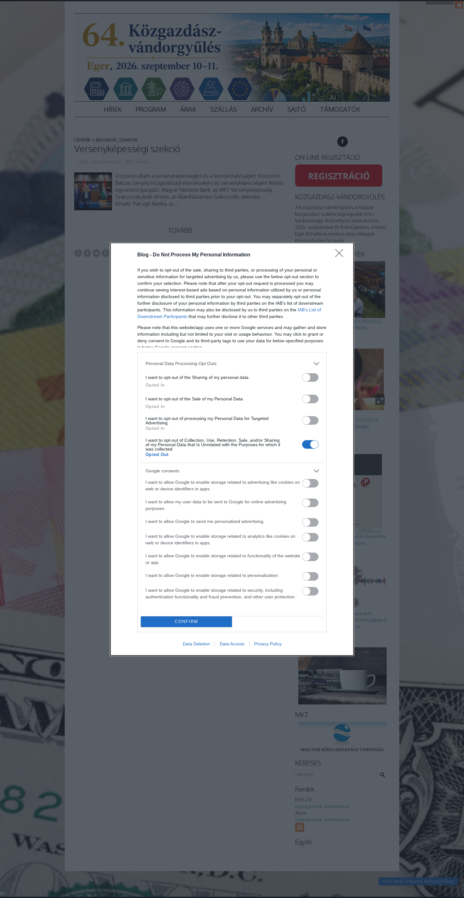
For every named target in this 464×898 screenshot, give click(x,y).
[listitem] (232, 363)
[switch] (310, 377)
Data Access (232, 643)
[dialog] (232, 449)
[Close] (341, 255)
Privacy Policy (268, 643)
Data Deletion (196, 643)
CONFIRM (186, 621)
